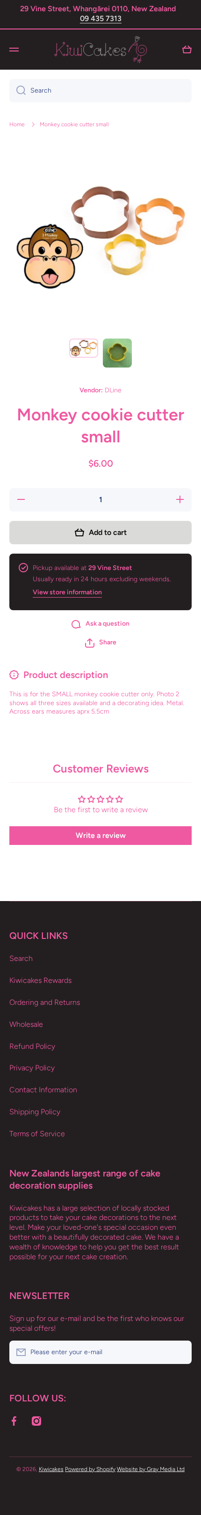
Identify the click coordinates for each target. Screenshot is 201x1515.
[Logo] (100, 50)
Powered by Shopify (90, 1469)
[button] (100, 643)
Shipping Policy (34, 1111)
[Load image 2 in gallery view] (117, 353)
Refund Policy (32, 1046)
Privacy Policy (32, 1067)
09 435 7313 (101, 18)
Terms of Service (37, 1133)
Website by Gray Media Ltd (151, 1469)
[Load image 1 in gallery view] (83, 348)
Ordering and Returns (44, 1002)
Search (21, 958)
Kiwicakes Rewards (40, 980)
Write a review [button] (101, 835)
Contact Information (43, 1089)
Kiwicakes (51, 1469)
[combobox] (100, 90)
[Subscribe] (180, 1352)
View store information (67, 592)
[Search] (17, 90)
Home (17, 124)
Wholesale (26, 1024)
